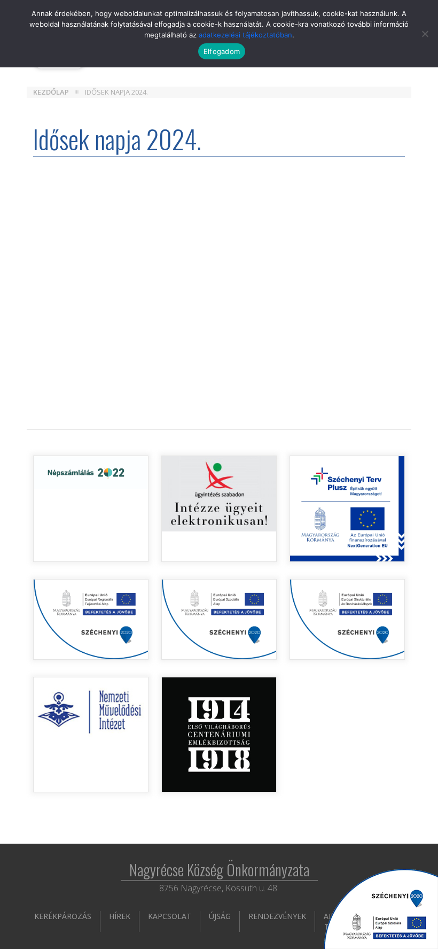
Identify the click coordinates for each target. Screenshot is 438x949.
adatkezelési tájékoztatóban (245, 34)
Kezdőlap (51, 92)
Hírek (119, 916)
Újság (220, 916)
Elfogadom (222, 51)
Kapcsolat (169, 916)
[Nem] (424, 33)
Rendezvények (277, 916)
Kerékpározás (62, 916)
